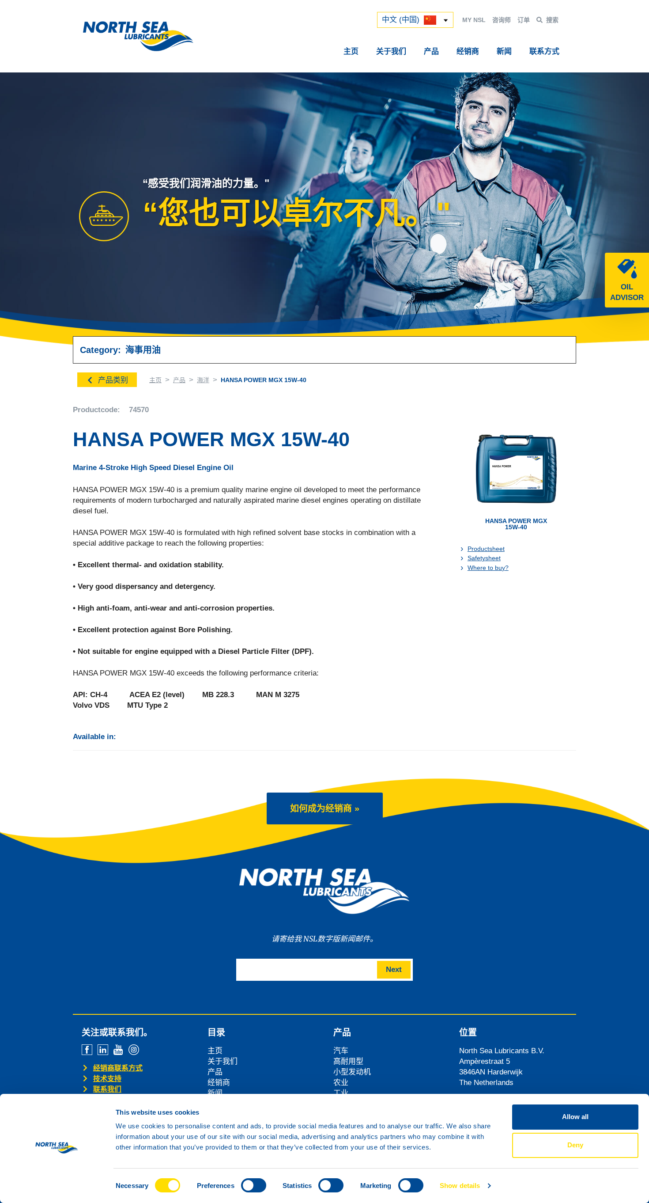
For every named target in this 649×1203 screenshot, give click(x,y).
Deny (575, 1145)
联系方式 (544, 51)
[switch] (253, 1185)
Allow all (575, 1116)
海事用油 (143, 350)
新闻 (504, 51)
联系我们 (107, 1089)
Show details (460, 1185)
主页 (350, 51)
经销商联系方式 (118, 1068)
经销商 (468, 51)
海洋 (203, 379)
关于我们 (391, 51)
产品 (431, 51)
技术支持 (107, 1078)
